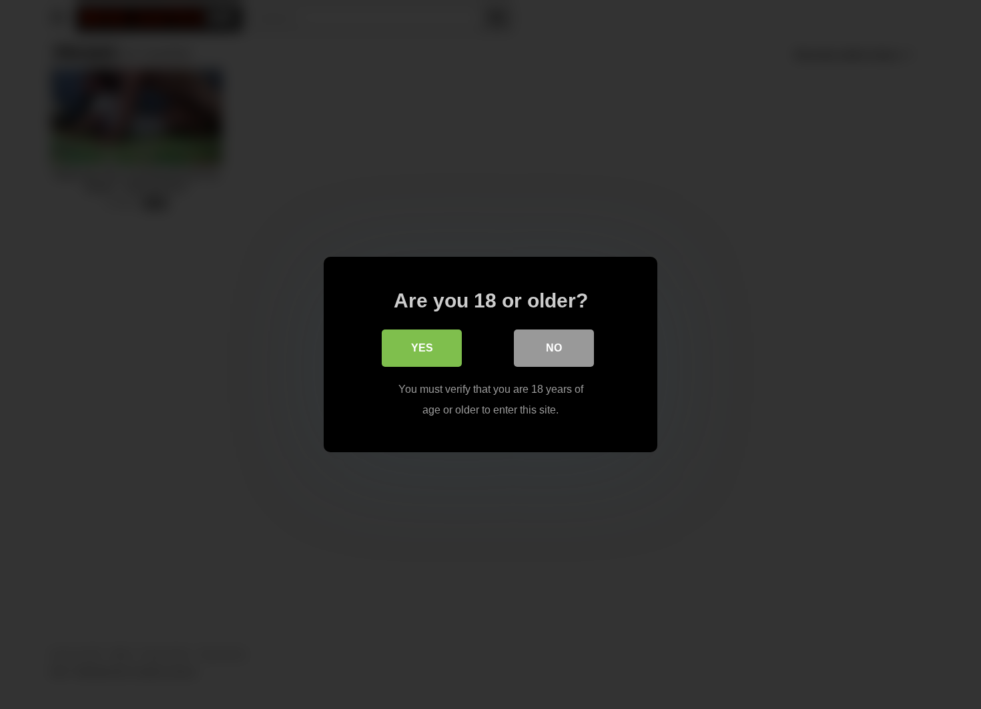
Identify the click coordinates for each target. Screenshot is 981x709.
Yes (422, 347)
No (554, 347)
